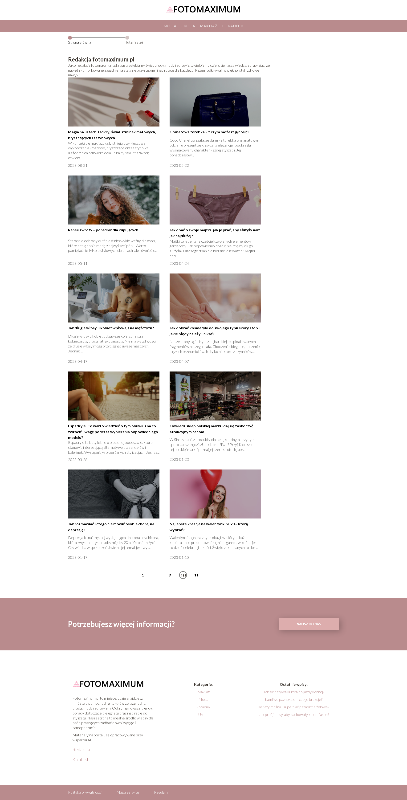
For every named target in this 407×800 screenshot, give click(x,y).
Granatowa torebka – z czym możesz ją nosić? (209, 132)
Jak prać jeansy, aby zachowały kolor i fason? (294, 714)
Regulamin (162, 792)
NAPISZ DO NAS (309, 624)
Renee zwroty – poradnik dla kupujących (103, 230)
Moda (170, 26)
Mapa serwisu (128, 792)
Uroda (188, 26)
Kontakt (81, 759)
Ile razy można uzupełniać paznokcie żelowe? (293, 707)
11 (196, 575)
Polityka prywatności (85, 792)
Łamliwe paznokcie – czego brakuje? (293, 699)
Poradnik (233, 26)
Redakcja (81, 749)
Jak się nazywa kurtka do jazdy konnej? (293, 692)
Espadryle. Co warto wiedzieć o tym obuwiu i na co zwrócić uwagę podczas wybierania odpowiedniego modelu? (113, 432)
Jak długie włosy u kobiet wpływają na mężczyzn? (111, 328)
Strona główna (79, 42)
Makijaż (208, 26)
